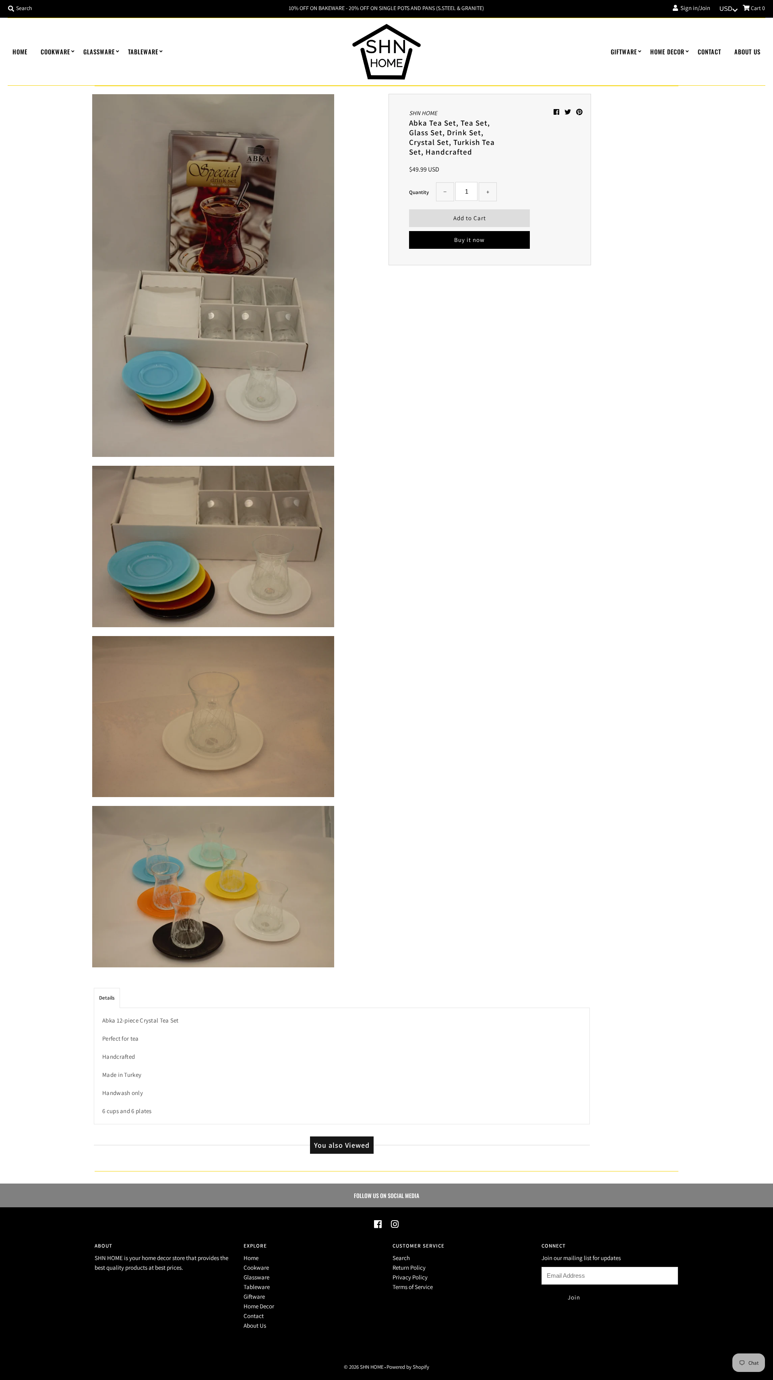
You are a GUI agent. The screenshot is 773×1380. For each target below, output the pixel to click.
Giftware (624, 51)
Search (401, 1258)
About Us (747, 51)
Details (107, 997)
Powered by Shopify (407, 1366)
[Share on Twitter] (568, 112)
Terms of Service (413, 1287)
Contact (709, 51)
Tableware (143, 51)
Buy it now (469, 240)
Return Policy (409, 1267)
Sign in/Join (694, 8)
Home (19, 51)
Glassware (99, 51)
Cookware (55, 51)
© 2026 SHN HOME (364, 1366)
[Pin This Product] (579, 112)
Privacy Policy (410, 1277)
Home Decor (667, 51)
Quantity (419, 192)
